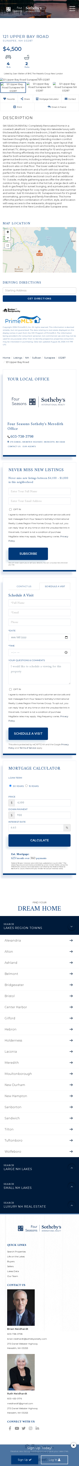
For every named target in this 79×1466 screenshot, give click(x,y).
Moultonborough (18, 1074)
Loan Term (15, 777)
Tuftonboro (13, 1140)
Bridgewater (14, 985)
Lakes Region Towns (23, 928)
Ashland (11, 962)
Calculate (39, 840)
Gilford (10, 1018)
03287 (62, 357)
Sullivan (36, 357)
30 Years (18, 786)
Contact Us (14, 446)
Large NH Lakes (18, 1169)
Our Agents (29, 446)
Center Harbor (16, 1007)
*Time (11, 645)
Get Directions (39, 298)
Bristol (10, 996)
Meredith (12, 1062)
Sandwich (12, 1118)
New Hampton (16, 1096)
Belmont (11, 974)
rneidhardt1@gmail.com (20, 1403)
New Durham (15, 1085)
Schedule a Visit (55, 586)
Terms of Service (27, 748)
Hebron (11, 1029)
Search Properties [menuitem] (16, 1251)
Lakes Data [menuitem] (13, 1271)
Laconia (11, 1051)
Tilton (9, 1129)
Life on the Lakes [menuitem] (16, 1256)
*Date (12, 630)
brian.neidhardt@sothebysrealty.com (27, 1338)
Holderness (13, 1040)
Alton (9, 951)
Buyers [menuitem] (11, 1261)
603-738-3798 (21, 437)
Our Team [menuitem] (12, 1276)
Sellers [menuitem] (10, 1266)
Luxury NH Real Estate (25, 1206)
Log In (53, 1459)
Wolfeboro (13, 1151)
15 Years (33, 786)
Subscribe (28, 553)
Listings (17, 357)
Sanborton (13, 1107)
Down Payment (18, 809)
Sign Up (23, 1459)
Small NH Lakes (18, 1188)
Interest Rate (17, 821)
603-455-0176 (14, 1398)
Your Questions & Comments (26, 660)
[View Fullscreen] (7, 245)
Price (11, 796)
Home (6, 357)
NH (27, 357)
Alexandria (13, 940)
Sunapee (49, 357)
